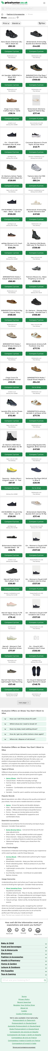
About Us (24, 1008)
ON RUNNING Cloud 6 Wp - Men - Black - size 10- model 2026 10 (11, 513)
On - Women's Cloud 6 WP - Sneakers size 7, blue (36, 614)
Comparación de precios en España (24, 1032)
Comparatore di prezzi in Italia (24, 1043)
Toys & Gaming (8, 974)
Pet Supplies (7, 971)
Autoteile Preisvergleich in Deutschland (24, 1026)
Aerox (8, 805)
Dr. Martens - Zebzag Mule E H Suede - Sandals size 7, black (36, 311)
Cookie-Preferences (24, 1014)
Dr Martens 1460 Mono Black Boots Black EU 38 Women (12, 446)
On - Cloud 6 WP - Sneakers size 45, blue (12, 143)
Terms (24, 996)
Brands (15, 23)
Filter (43, 23)
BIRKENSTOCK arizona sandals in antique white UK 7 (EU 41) (36, 412)
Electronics (6, 953)
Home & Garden (9, 964)
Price (5, 23)
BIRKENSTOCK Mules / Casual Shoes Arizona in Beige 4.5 (11, 278)
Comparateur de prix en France (24, 1038)
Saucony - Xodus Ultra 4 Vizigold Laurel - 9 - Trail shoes (11, 479)
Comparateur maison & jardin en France (24, 1041)
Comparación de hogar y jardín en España (24, 1035)
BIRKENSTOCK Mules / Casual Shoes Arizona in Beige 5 (11, 345)
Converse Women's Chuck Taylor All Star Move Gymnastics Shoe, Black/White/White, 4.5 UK (36, 143)
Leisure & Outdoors (10, 967)
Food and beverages (11, 947)
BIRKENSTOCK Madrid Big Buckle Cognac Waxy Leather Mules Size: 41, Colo (11, 311)
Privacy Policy (24, 999)
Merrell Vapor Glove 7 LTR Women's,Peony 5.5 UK (12, 614)
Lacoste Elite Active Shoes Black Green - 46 (11, 412)
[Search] (3, 8)
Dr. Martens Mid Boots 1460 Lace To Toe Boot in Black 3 (36, 244)
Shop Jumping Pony (14, 888)
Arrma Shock (11, 857)
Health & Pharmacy (10, 960)
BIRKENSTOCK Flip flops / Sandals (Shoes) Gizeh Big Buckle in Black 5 (36, 76)
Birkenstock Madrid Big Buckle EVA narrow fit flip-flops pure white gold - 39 (36, 513)
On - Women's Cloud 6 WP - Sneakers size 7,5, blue (36, 546)
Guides (24, 1011)
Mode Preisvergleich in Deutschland (24, 1029)
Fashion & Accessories (15, 14)
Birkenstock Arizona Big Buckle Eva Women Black (36, 43)
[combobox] (26, 8)
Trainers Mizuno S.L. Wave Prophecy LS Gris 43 (36, 278)
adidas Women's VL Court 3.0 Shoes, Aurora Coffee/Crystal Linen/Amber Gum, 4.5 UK (11, 244)
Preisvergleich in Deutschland (24, 1023)
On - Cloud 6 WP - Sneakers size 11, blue (36, 647)
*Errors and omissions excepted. (24, 1047)
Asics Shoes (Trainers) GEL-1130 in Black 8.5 (11, 43)
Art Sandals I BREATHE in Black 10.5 (12, 76)
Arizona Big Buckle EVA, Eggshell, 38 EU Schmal (36, 446)
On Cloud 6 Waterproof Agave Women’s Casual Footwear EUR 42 (36, 681)
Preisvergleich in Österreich (24, 1020)
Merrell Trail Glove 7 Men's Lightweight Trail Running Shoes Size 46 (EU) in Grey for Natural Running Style (11, 681)
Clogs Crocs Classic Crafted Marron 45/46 (11, 110)
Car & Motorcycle (9, 950)
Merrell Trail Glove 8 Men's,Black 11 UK (12, 580)
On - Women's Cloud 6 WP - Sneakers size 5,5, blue (36, 580)
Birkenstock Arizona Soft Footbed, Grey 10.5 (36, 345)
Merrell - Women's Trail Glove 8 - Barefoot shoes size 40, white (12, 647)
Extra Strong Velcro (13, 830)
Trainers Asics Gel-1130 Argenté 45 (36, 177)
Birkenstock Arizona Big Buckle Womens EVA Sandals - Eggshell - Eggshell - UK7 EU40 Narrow (36, 211)
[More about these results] (18, 17)
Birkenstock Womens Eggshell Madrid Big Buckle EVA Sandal (36, 110)
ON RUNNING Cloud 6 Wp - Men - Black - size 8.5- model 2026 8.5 (11, 211)
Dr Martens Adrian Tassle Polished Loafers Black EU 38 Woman (11, 177)
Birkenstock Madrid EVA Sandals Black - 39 (12, 546)
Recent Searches (24, 1002)
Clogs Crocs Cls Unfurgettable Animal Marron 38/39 (12, 379)
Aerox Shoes (11, 778)
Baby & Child (7, 943)
